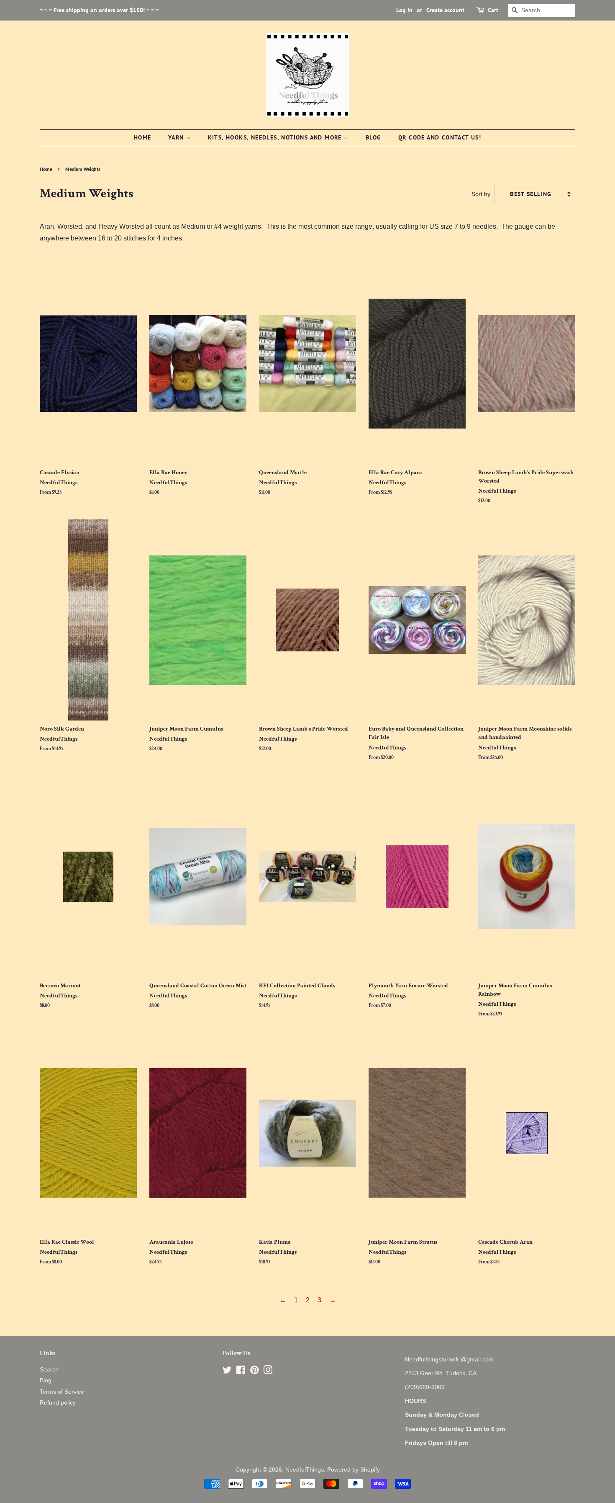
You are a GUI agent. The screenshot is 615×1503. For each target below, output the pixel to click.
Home (142, 137)
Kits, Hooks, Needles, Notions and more (276, 137)
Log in (404, 10)
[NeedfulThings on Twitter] (227, 1372)
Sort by (481, 194)
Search (49, 1369)
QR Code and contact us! (439, 137)
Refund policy (58, 1403)
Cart (493, 10)
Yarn (177, 137)
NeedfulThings (304, 1470)
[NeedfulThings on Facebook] (241, 1372)
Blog (374, 137)
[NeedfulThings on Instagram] (267, 1372)
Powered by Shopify (353, 1470)
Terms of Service (62, 1392)
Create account (445, 10)
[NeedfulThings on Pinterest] (254, 1372)
